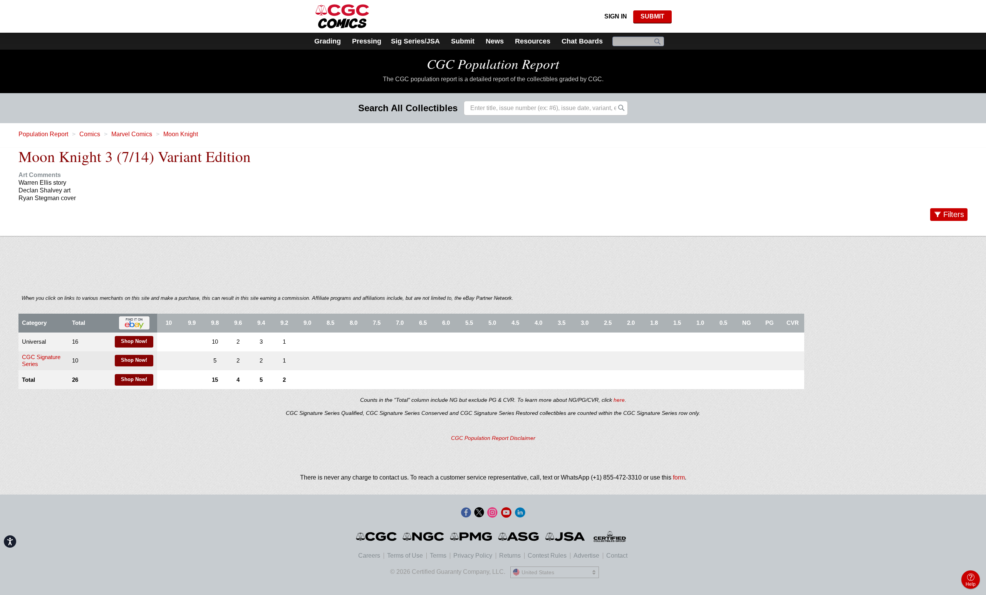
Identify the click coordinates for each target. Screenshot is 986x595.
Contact (616, 555)
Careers (369, 555)
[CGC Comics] (377, 536)
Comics (89, 134)
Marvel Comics (131, 134)
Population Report (43, 134)
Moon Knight (180, 134)
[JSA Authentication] (565, 536)
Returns (510, 555)
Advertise (586, 555)
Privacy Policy (472, 555)
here (619, 400)
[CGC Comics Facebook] (466, 513)
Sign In (615, 16)
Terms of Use (405, 555)
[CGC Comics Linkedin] (520, 513)
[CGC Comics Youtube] (506, 513)
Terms (438, 555)
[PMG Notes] (471, 536)
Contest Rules (547, 555)
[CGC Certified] (342, 16)
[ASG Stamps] (519, 536)
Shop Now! (134, 341)
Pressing (366, 41)
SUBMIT (652, 16)
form (679, 477)
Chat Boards (582, 41)
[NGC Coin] (424, 536)
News (495, 41)
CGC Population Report (493, 63)
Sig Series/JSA (415, 41)
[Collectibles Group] (610, 536)
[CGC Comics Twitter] (479, 513)
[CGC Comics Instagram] (492, 513)
